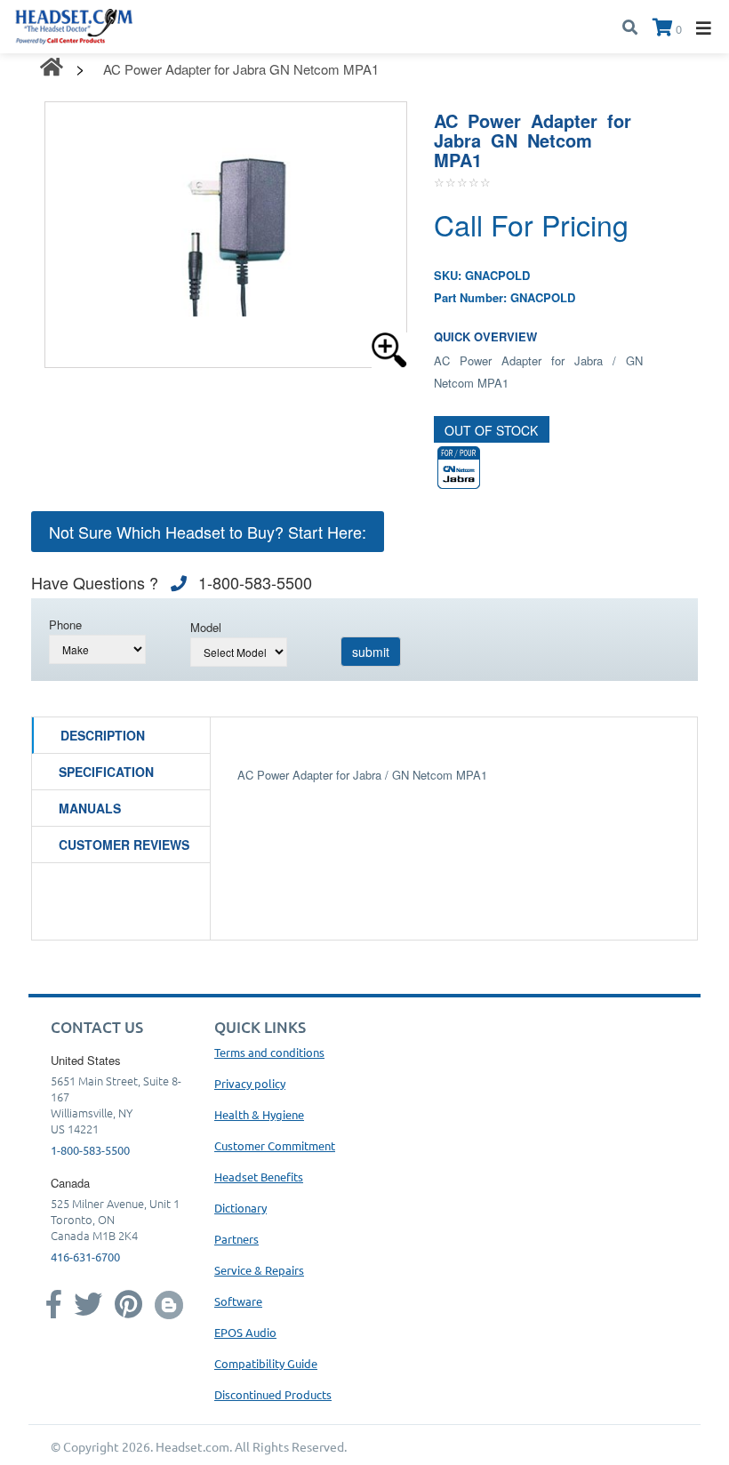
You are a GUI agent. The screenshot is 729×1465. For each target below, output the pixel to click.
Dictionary (240, 1207)
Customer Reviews (124, 844)
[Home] (74, 24)
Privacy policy (249, 1083)
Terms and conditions (269, 1052)
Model (205, 627)
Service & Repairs (259, 1269)
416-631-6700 (85, 1256)
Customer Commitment (274, 1145)
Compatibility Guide (265, 1363)
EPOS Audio (245, 1332)
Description (102, 735)
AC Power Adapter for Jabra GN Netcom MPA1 (241, 69)
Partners (236, 1238)
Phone (65, 624)
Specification (106, 772)
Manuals (90, 808)
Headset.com (192, 1446)
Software (238, 1301)
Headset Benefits (258, 1176)
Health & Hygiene (259, 1114)
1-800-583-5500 (90, 1149)
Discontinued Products (273, 1394)
